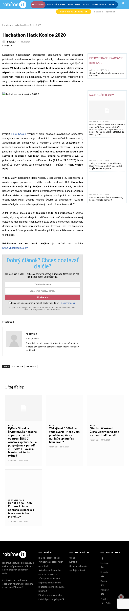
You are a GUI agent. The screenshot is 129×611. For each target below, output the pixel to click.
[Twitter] (102, 603)
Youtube (104, 599)
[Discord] (102, 576)
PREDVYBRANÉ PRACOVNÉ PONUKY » (106, 60)
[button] (123, 3)
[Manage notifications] (121, 597)
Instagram (104, 590)
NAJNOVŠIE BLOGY (101, 95)
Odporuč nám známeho (49, 582)
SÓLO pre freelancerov (49, 578)
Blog (11, 425)
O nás (72, 558)
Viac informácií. (68, 303)
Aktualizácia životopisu (49, 570)
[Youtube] (102, 594)
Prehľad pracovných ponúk (51, 599)
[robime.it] (4, 41)
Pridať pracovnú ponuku (50, 595)
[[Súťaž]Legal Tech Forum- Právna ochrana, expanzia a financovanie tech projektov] (23, 483)
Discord (103, 581)
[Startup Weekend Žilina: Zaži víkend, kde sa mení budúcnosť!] (107, 183)
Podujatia (6, 25)
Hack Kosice (18, 133)
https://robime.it (33, 338)
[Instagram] (102, 585)
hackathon (31, 366)
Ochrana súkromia (78, 566)
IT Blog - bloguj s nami (49, 558)
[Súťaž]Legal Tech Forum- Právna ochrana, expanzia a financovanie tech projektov (21, 509)
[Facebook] (102, 558)
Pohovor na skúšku (47, 574)
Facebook (104, 563)
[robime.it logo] (14, 4)
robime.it (11, 42)
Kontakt (73, 562)
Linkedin (104, 572)
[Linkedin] (102, 567)
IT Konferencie (16, 500)
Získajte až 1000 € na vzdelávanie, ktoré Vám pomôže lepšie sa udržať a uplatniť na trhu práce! (105, 166)
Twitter (109, 603)
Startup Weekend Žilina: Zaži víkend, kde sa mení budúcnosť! (106, 198)
